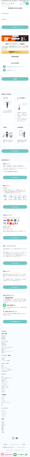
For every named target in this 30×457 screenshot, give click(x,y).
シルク (3, 397)
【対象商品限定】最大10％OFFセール (15, 66)
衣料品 (3, 359)
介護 (2, 431)
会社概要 (5, 444)
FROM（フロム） (5, 387)
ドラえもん (4, 416)
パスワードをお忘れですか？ (23, 31)
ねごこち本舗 (4, 6)
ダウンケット (4, 345)
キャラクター (5, 408)
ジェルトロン (4, 384)
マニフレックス (5, 382)
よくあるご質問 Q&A (15, 321)
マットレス (4, 340)
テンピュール (4, 383)
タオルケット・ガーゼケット (7, 347)
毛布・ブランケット (6, 348)
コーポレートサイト (14, 444)
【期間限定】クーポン (11, 70)
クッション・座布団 (6, 360)
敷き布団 (3, 338)
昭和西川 (3, 380)
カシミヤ (3, 398)
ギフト (3, 421)
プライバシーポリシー (21, 447)
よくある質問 (13, 313)
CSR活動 (23, 444)
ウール (3, 399)
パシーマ (3, 390)
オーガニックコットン (6, 402)
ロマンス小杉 (4, 379)
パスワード (4, 19)
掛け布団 (3, 337)
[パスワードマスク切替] (27, 21)
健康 (2, 428)
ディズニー (4, 410)
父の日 (3, 424)
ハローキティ (4, 413)
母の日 (3, 422)
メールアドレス (5, 13)
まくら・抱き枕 (5, 341)
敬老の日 (3, 425)
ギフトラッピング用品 (13, 255)
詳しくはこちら (15, 177)
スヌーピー (4, 411)
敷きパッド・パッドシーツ (7, 351)
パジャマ (3, 357)
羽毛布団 (3, 336)
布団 (2, 365)
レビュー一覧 (9, 450)
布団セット (4, 343)
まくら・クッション (6, 368)
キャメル (3, 401)
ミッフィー (4, 414)
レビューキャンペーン (19, 450)
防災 (2, 426)
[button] (15, 52)
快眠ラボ (3, 391)
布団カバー (4, 350)
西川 (2, 376)
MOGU (3, 389)
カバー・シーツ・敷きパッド (7, 370)
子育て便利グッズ (5, 371)
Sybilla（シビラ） (5, 386)
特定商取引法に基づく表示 (8, 447)
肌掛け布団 (4, 344)
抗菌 (2, 429)
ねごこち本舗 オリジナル (7, 377)
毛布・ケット (4, 367)
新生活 (3, 432)
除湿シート (4, 352)
